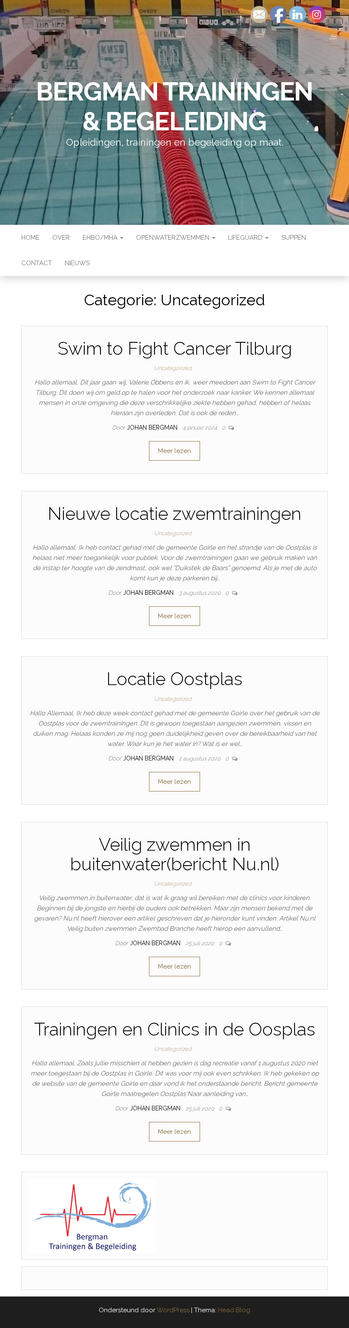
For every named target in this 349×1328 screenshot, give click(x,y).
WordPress (173, 1310)
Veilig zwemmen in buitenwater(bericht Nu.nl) (174, 854)
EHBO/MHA (101, 237)
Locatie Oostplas (174, 678)
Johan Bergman (153, 427)
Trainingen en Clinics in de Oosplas (174, 1029)
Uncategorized (173, 368)
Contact (36, 263)
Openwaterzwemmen (173, 237)
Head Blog (234, 1310)
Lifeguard (246, 237)
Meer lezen (174, 451)
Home (30, 237)
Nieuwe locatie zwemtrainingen (174, 513)
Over (61, 237)
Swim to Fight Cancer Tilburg (174, 348)
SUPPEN (293, 237)
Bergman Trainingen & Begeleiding (174, 106)
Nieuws (77, 263)
